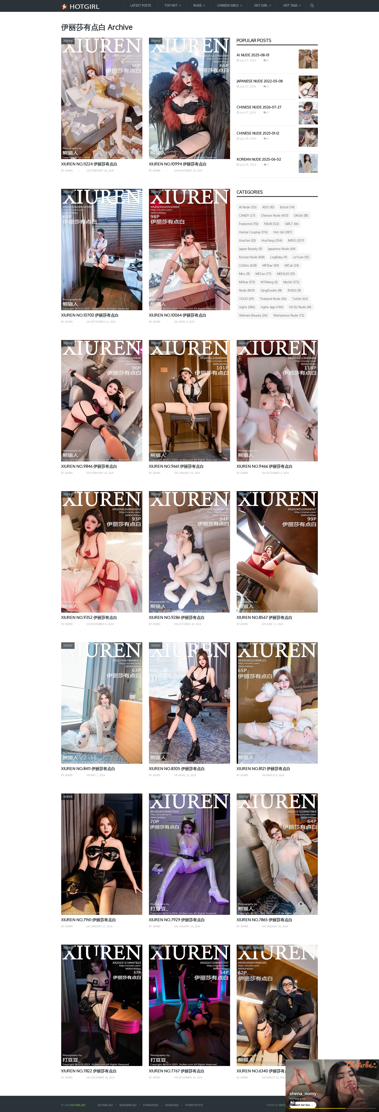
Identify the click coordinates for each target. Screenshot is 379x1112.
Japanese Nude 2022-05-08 (260, 81)
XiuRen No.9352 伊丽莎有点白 (89, 617)
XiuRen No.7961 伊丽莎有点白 (88, 919)
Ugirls (247, 307)
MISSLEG (286, 274)
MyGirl (291, 282)
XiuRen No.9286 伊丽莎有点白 (177, 617)
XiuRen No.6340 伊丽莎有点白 (265, 1070)
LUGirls (248, 265)
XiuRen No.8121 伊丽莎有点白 (263, 768)
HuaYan (247, 240)
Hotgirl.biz (78, 1105)
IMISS (296, 240)
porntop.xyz (194, 1105)
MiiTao (263, 274)
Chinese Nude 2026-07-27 (259, 107)
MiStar (247, 282)
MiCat (292, 265)
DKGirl (301, 215)
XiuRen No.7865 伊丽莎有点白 (264, 919)
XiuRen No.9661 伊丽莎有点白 (176, 466)
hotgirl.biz (105, 1105)
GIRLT (292, 224)
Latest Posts (140, 5)
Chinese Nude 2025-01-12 (258, 133)
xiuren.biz (172, 1105)
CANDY (247, 215)
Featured (248, 224)
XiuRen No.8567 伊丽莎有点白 (264, 617)
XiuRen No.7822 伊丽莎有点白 (89, 1070)
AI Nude (248, 207)
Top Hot (171, 5)
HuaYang (271, 240)
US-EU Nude (300, 307)
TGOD (246, 299)
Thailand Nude (273, 299)
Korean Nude (252, 257)
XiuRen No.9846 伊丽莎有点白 (89, 466)
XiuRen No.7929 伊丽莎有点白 (177, 919)
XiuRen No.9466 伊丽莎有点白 (265, 466)
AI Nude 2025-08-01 (253, 55)
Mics (244, 274)
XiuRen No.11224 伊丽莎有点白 (89, 163)
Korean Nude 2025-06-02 (259, 159)
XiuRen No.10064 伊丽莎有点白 (177, 315)
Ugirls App (272, 307)
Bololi (287, 207)
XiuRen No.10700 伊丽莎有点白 (90, 315)
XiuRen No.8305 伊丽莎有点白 (177, 768)
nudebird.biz (128, 1105)
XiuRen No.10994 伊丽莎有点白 (178, 163)
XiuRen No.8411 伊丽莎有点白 (88, 768)
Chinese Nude (274, 215)
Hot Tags (290, 5)
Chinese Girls (228, 5)
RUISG (294, 290)
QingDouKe (271, 290)
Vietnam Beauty (253, 315)
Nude (197, 5)
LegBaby (278, 257)
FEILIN (271, 224)
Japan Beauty (250, 249)
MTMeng (269, 282)
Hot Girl (261, 5)
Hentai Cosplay (253, 232)
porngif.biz (151, 1105)
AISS (268, 207)
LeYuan (301, 257)
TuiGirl (300, 299)
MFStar (271, 265)
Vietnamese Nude (288, 315)
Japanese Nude (281, 249)
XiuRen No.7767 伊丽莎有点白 (176, 1070)
